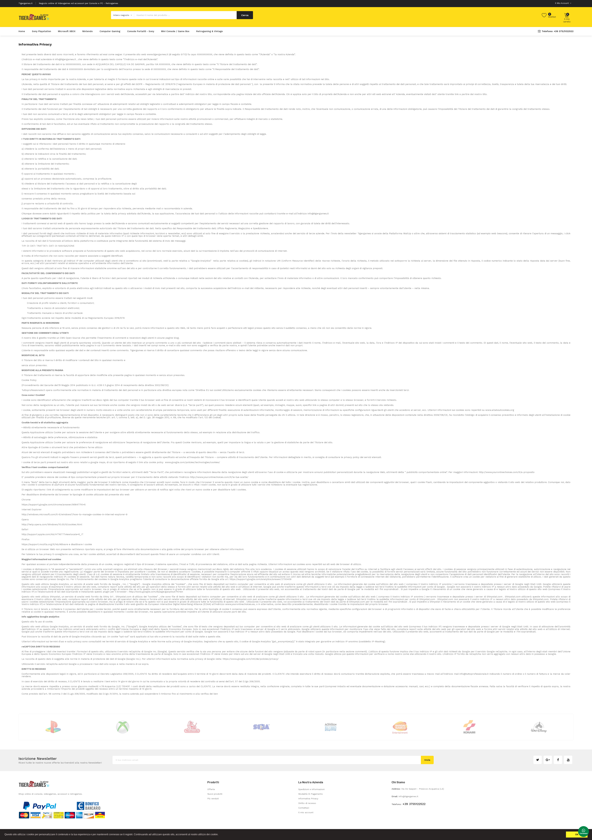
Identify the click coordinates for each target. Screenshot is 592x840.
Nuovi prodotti (214, 794)
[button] (219, 834)
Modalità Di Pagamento (310, 794)
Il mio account (305, 812)
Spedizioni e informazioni (311, 789)
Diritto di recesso (307, 803)
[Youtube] (568, 760)
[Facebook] (558, 760)
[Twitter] (537, 760)
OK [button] (576, 834)
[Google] (548, 760)
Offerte (211, 789)
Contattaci (303, 808)
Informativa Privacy (308, 798)
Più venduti (213, 798)
